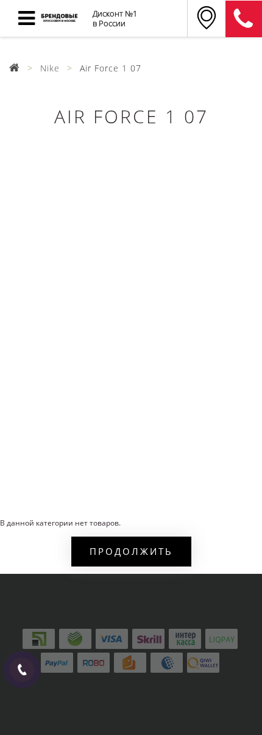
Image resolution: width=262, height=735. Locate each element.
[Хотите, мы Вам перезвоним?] (22, 669)
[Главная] (14, 68)
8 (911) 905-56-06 (243, 19)
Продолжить (131, 551)
